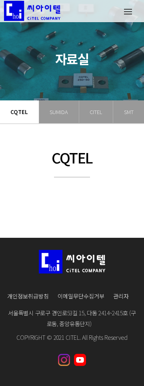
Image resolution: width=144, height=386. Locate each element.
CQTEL (19, 112)
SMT (129, 112)
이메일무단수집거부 (81, 296)
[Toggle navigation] (128, 11)
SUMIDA (59, 112)
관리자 (121, 296)
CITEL (96, 112)
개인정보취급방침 (28, 296)
